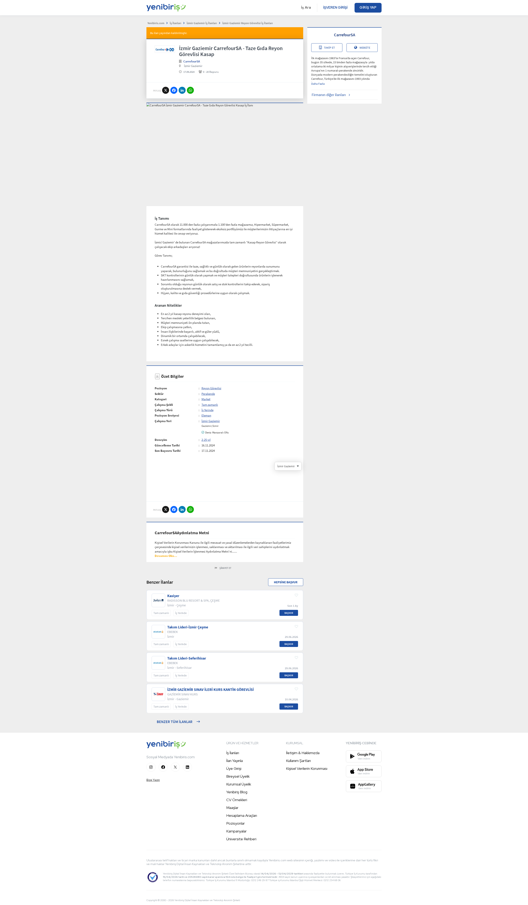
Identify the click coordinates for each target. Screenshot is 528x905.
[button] (166, 556)
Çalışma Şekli (164, 405)
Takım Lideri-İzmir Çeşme (187, 627)
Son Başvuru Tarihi (167, 451)
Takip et (329, 47)
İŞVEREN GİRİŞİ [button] (335, 7)
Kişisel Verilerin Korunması (306, 768)
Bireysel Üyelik (238, 776)
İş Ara (306, 7)
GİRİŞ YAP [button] (368, 7)
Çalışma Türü (164, 410)
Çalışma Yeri (163, 421)
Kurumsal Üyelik (238, 784)
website (364, 47)
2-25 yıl (206, 440)
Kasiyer (173, 596)
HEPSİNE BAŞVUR (285, 582)
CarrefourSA (191, 61)
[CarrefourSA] (165, 49)
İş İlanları (232, 752)
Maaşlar (232, 807)
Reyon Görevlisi (211, 388)
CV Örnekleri (236, 799)
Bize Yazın (153, 780)
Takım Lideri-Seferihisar (186, 658)
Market (206, 399)
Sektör (159, 394)
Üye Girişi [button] (233, 768)
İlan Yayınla (234, 760)
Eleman (206, 415)
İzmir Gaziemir (193, 66)
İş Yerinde (207, 410)
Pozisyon (161, 388)
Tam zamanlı (210, 405)
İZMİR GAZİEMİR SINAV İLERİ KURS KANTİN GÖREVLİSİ (210, 689)
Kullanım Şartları (298, 760)
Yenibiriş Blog (236, 792)
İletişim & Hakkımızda (302, 752)
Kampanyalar (236, 831)
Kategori (160, 399)
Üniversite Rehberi (241, 839)
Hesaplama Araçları (241, 815)
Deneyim (161, 440)
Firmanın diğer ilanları (329, 94)
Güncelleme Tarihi (167, 445)
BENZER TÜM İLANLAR (174, 721)
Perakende (208, 394)
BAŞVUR (288, 612)
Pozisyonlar (235, 823)
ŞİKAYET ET (225, 567)
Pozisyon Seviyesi (167, 415)
